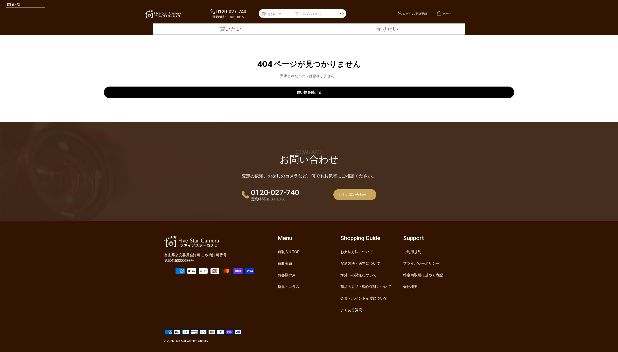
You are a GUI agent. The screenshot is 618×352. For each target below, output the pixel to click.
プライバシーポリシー (421, 263)
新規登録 (421, 13)
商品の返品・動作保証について (365, 287)
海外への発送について (358, 275)
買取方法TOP (289, 252)
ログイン (408, 13)
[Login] (400, 13)
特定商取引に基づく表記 (423, 275)
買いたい (231, 29)
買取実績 (285, 263)
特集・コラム (288, 287)
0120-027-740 (231, 12)
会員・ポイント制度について (363, 298)
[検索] (342, 13)
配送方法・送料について (360, 263)
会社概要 (410, 287)
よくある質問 (351, 310)
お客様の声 (287, 275)
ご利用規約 (412, 252)
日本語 (15, 4)
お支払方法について (356, 252)
